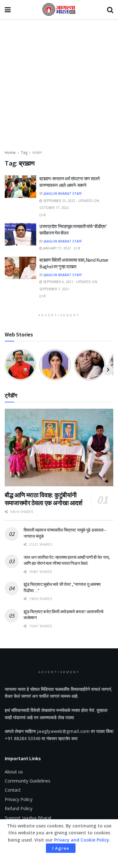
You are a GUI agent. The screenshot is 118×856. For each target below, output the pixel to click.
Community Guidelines (27, 781)
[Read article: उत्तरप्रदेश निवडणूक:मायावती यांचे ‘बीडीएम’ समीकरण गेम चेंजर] (20, 234)
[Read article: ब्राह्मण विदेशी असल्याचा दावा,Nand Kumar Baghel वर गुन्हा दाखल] (20, 268)
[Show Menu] (8, 9)
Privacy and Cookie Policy (81, 840)
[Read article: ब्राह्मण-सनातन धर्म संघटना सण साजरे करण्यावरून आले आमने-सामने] (20, 186)
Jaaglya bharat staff (63, 193)
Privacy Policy (18, 799)
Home (10, 152)
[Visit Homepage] (58, 9)
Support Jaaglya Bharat (28, 818)
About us (14, 772)
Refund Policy (18, 808)
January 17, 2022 (56, 248)
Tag (24, 152)
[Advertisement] (59, 87)
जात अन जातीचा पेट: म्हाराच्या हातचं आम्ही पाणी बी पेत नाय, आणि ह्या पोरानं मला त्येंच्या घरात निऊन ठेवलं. (67, 560)
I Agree (60, 848)
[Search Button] (110, 9)
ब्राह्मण (37, 152)
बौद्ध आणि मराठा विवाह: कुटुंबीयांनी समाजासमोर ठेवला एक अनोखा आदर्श (43, 499)
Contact (13, 790)
